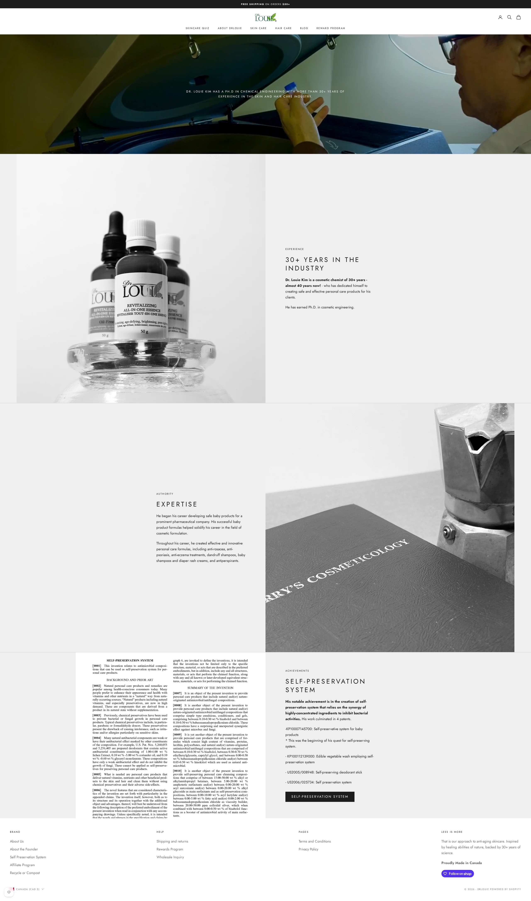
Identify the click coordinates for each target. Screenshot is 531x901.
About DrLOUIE (230, 28)
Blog (304, 28)
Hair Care (283, 28)
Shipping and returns (172, 841)
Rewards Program (170, 849)
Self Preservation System (28, 857)
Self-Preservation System (319, 796)
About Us (17, 841)
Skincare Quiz (197, 28)
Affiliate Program (22, 864)
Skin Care (258, 28)
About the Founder (24, 849)
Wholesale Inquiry (170, 857)
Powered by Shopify (505, 889)
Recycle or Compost (25, 872)
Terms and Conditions (315, 841)
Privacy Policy (308, 849)
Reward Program (331, 28)
